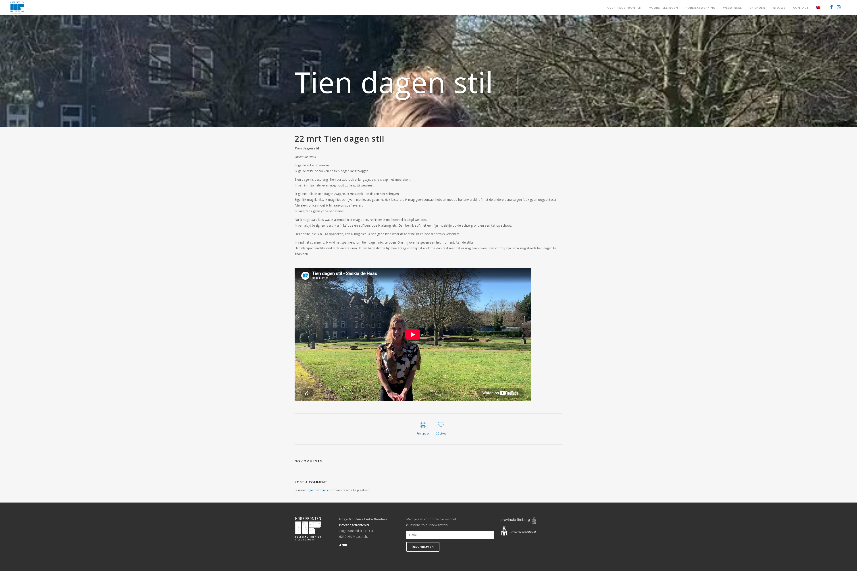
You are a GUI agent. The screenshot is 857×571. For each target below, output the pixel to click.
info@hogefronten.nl (354, 525)
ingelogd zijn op (318, 490)
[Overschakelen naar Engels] (819, 7)
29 (441, 433)
